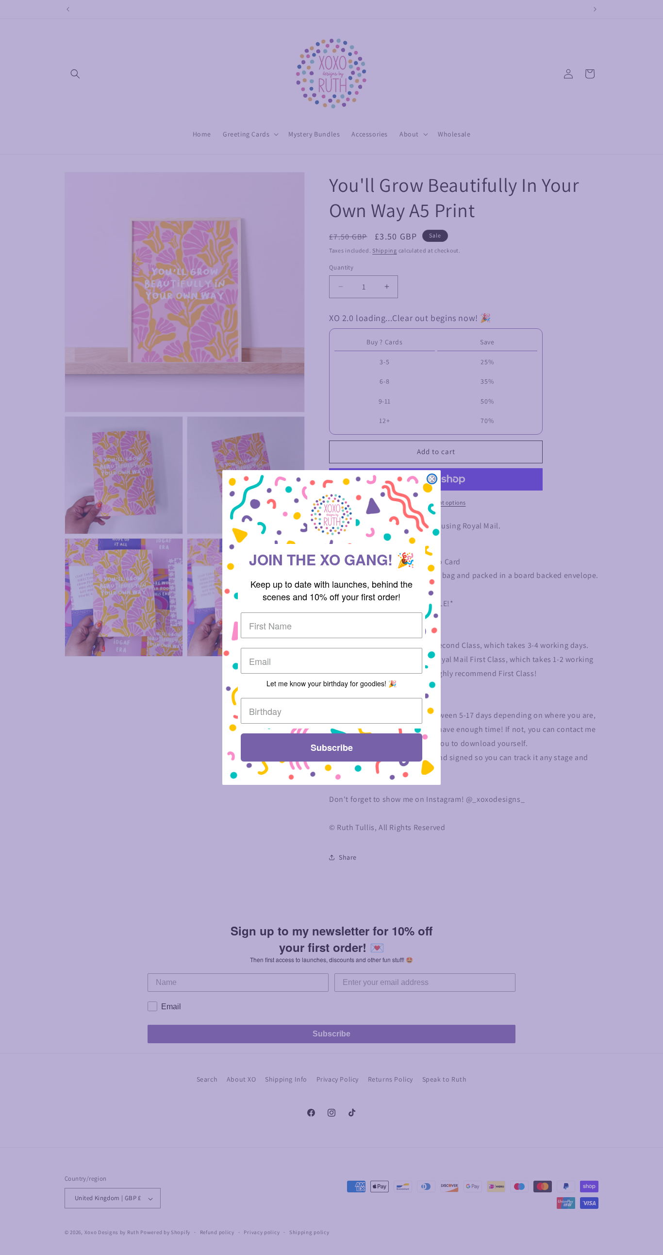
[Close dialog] (432, 479)
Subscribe (332, 747)
